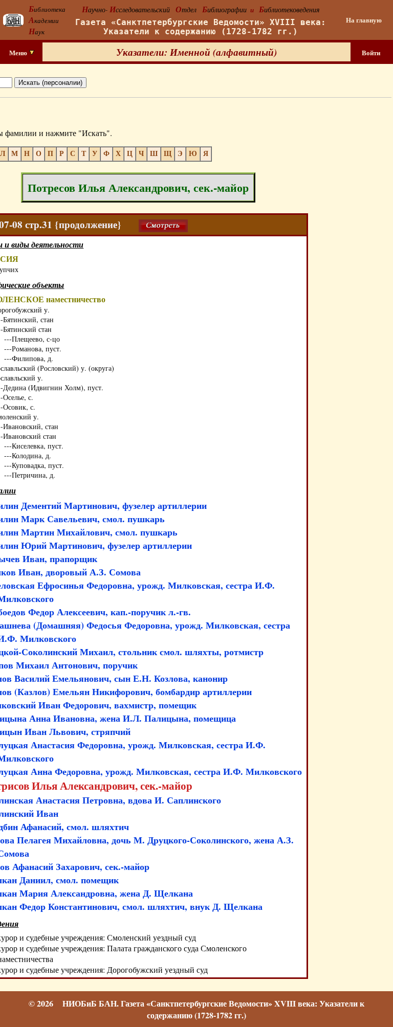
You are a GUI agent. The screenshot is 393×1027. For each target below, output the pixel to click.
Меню (19, 52)
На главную (364, 20)
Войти (371, 52)
